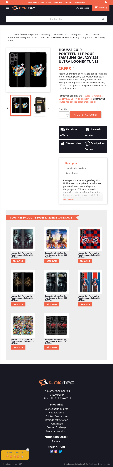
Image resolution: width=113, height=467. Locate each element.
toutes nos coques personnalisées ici (77, 101)
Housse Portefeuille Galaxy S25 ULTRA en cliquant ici (81, 97)
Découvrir (18, 261)
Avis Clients (15, 452)
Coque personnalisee (56, 431)
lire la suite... (69, 199)
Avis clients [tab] (72, 173)
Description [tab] (71, 163)
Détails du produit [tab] (76, 168)
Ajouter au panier (85, 114)
